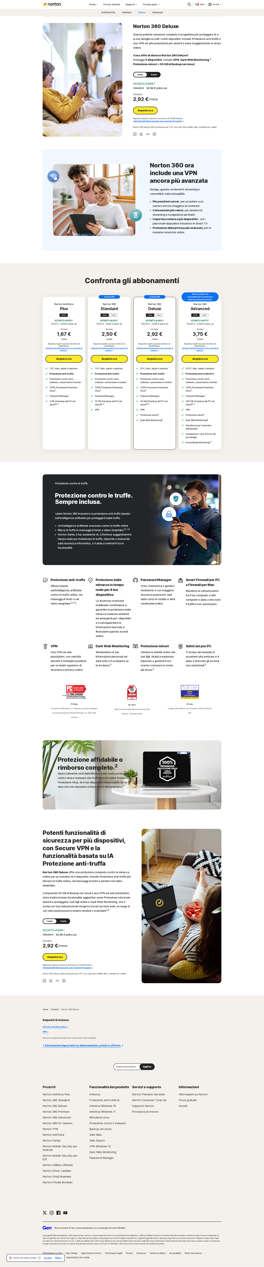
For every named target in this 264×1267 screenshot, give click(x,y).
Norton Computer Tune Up (149, 1100)
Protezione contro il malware (107, 1123)
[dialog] (36, 1258)
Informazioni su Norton (193, 1094)
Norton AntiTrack (53, 1134)
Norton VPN (50, 1129)
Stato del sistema (193, 1253)
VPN (45, 1032)
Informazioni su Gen (52, 1253)
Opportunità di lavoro (91, 1253)
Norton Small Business (57, 1176)
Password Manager (101, 1158)
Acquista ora (145, 110)
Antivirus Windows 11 (102, 1111)
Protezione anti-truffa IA (104, 1100)
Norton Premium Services (148, 1094)
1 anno (140, 74)
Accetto (48, 1258)
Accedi (183, 1106)
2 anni (153, 74)
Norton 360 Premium (56, 1111)
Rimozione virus (99, 1117)
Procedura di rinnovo (145, 1111)
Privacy (129, 1253)
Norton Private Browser (57, 1182)
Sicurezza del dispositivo (54, 1027)
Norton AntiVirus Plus (56, 1094)
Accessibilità (175, 1253)
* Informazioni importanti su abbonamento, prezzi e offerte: (82, 1045)
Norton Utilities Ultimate (58, 1165)
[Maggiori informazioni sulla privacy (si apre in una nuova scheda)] (39, 1258)
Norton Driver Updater (57, 1170)
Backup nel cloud (100, 1129)
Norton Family (52, 1140)
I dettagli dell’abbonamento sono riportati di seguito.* (200, 349)
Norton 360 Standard (56, 1100)
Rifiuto (58, 1258)
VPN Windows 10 (100, 1146)
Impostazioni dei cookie (78, 1257)
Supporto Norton (143, 1106)
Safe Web (95, 1134)
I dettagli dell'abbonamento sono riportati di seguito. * (158, 121)
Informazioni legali (113, 1253)
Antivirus (94, 1094)
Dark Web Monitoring (102, 1152)
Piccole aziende (111, 4)
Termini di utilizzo (157, 1253)
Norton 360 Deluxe (55, 1106)
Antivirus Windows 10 (102, 1106)
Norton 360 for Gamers (57, 1123)
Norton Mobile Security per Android (60, 1148)
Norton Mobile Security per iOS (60, 1157)
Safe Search (97, 1140)
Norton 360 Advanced (57, 1117)
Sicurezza (141, 1253)
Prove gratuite (188, 1100)
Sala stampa (71, 1253)
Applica (147, 1066)
